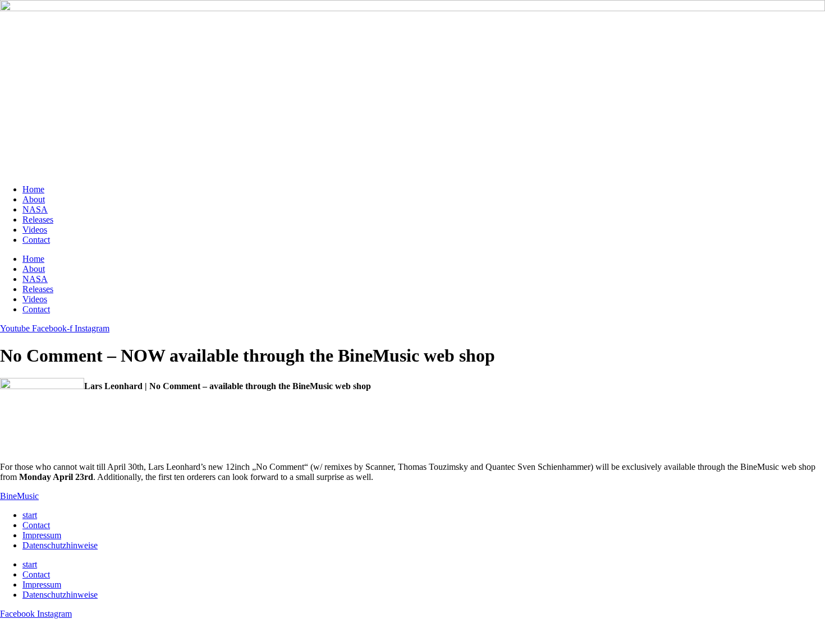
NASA (35, 209)
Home (33, 189)
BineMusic (19, 496)
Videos (34, 229)
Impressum (41, 535)
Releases (37, 219)
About (33, 199)
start (29, 515)
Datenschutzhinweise (60, 545)
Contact (36, 239)
